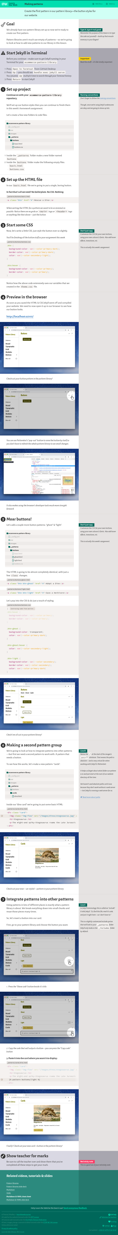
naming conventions (107, 98)
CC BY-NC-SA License (50, 1222)
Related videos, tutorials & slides (29, 1176)
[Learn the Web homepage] (10, 4)
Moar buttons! (17, 519)
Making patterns (34, 4)
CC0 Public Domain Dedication (36, 1220)
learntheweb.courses (24, 1214)
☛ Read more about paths (90, 797)
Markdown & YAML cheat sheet (18, 1196)
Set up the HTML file (22, 179)
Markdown (10, 1190)
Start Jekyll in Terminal (26, 53)
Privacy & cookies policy (9, 1228)
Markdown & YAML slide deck (17, 1200)
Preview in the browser (24, 297)
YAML (8, 1193)
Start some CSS (17, 225)
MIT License (35, 1217)
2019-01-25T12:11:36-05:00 (107, 1230)
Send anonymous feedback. (75, 1208)
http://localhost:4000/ (19, 316)
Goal (10, 24)
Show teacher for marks (27, 1156)
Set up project (16, 89)
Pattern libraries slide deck (16, 1186)
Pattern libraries (12, 1183)
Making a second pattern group (32, 745)
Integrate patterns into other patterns (38, 899)
